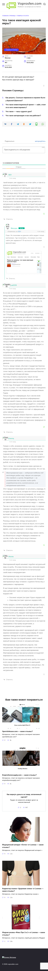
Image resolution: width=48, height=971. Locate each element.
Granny (11, 438)
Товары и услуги (23, 15)
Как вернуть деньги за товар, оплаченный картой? (24, 795)
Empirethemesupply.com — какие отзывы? (19, 775)
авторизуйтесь (39, 141)
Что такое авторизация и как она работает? (23, 115)
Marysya (14, 228)
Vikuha (11, 556)
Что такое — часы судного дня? (19, 111)
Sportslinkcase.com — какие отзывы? (17, 731)
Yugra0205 (12, 285)
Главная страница (8, 15)
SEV (10, 175)
